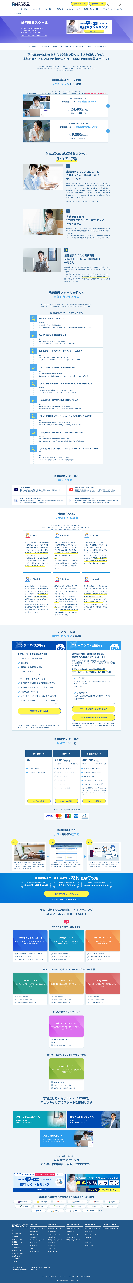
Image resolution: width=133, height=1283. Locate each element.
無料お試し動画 (16, 1250)
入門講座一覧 (16, 1247)
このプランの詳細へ (38, 801)
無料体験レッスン (98, 4)
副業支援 (70, 9)
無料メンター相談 (79, 4)
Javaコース (33, 1248)
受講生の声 (56, 46)
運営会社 (44, 1276)
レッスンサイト (114, 4)
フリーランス (48, 9)
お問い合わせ (16, 1261)
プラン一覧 (43, 46)
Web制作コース (34, 1231)
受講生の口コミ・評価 (91, 9)
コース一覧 (36, 9)
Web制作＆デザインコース (38, 1229)
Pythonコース (34, 1245)
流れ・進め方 (99, 46)
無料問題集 (15, 1245)
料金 (88, 46)
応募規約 (88, 1276)
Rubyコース (33, 1243)
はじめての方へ (24, 9)
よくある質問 (16, 1259)
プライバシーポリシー (61, 1276)
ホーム (13, 9)
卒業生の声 (15, 1236)
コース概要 (31, 46)
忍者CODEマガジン (17, 1253)
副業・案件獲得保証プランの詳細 (93, 717)
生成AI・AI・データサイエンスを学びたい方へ (40, 1269)
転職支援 (60, 9)
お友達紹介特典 (16, 1256)
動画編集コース (34, 1237)
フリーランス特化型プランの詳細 (93, 709)
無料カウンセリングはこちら (66, 893)
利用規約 (51, 1276)
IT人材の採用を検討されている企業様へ (20, 1269)
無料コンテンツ (107, 9)
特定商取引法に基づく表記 (77, 1276)
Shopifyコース (34, 1251)
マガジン (119, 9)
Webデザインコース (36, 1234)
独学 (78, 9)
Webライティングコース (37, 1240)
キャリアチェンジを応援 (73, 46)
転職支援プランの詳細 (39, 711)
